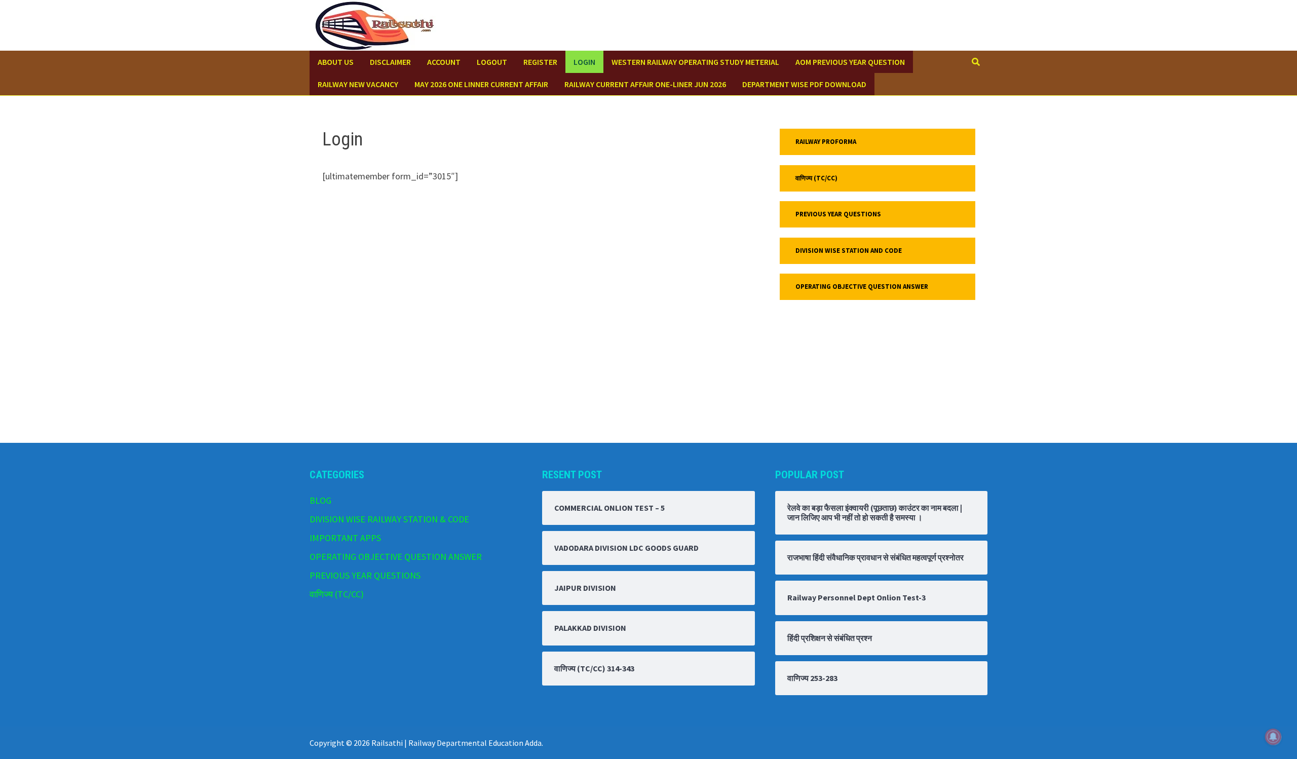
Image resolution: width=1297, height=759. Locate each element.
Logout (492, 62)
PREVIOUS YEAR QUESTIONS (838, 214)
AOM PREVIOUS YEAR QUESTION (850, 62)
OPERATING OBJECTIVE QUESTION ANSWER (861, 286)
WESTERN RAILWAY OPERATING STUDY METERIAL (695, 62)
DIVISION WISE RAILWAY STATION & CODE (389, 519)
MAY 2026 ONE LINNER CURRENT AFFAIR (481, 84)
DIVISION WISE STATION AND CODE (848, 250)
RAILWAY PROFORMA (825, 141)
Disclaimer (390, 62)
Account (444, 62)
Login (584, 62)
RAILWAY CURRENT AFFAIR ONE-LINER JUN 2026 (645, 84)
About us (336, 62)
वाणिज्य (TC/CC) (816, 178)
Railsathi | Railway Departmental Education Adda (456, 743)
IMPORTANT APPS (345, 538)
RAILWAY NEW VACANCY (358, 84)
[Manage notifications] (1273, 737)
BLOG (320, 500)
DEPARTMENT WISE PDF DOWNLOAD (804, 84)
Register (540, 62)
